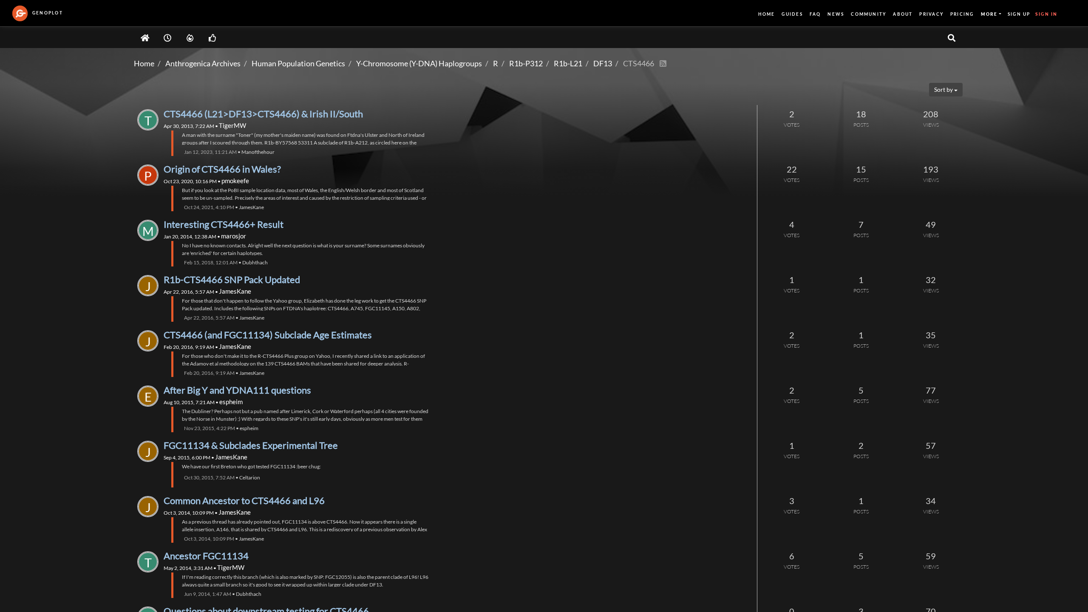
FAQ (815, 14)
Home (766, 14)
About (902, 14)
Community (868, 14)
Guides (792, 14)
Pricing (962, 14)
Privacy (931, 14)
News (835, 14)
